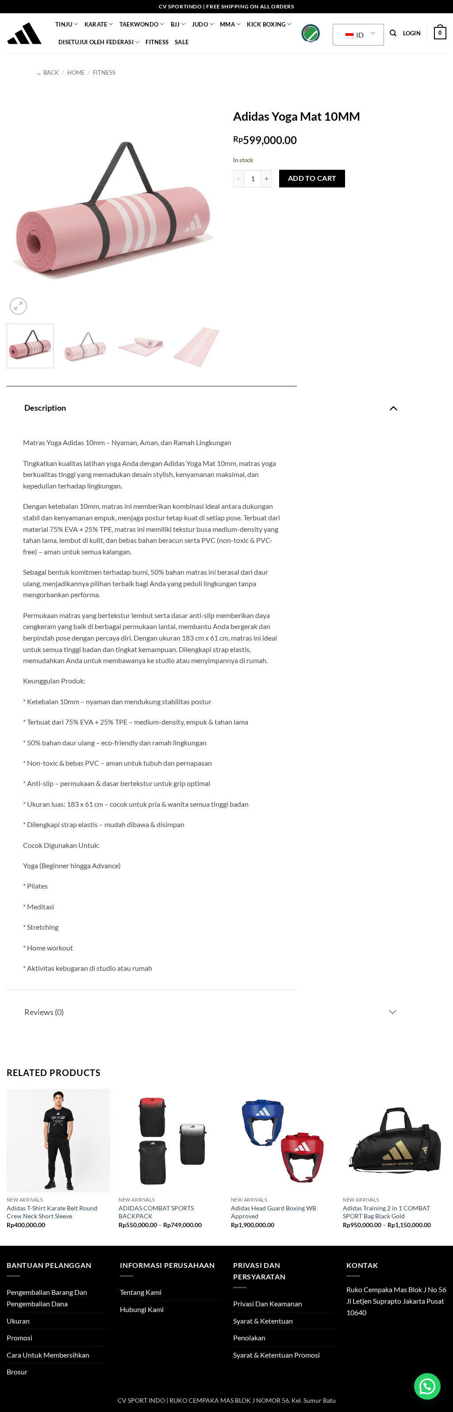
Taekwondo (138, 24)
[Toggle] (393, 407)
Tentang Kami (140, 1292)
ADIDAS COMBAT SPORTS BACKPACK (156, 1212)
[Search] (393, 33)
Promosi (19, 1337)
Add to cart (312, 178)
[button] (412, 33)
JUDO (200, 24)
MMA (227, 24)
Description (45, 407)
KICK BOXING (266, 24)
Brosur (17, 1371)
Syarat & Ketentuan (263, 1321)
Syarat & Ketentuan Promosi (276, 1355)
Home (76, 72)
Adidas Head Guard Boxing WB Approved (273, 1212)
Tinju (63, 24)
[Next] (204, 210)
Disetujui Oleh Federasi (96, 42)
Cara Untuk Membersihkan (48, 1355)
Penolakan (249, 1337)
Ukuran (18, 1321)
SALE (181, 42)
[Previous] (22, 210)
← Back (47, 72)
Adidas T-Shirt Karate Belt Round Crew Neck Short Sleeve (52, 1212)
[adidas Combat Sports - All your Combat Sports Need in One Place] (24, 33)
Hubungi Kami (142, 1309)
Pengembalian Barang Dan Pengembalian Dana (47, 1298)
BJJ (175, 24)
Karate (95, 24)
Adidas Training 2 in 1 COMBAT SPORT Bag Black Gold (386, 1212)
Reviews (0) (44, 1012)
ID (359, 35)
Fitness (157, 42)
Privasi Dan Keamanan (267, 1303)
